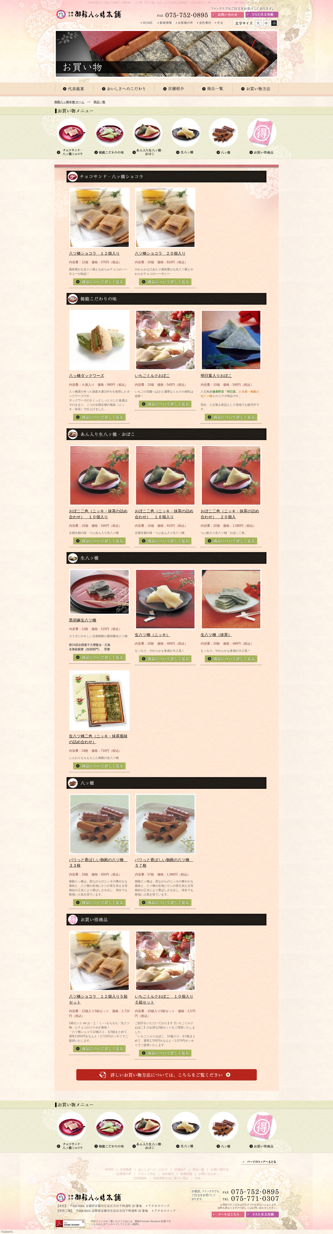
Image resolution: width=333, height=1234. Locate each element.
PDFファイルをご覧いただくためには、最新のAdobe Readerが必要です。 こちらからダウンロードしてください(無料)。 (132, 1222)
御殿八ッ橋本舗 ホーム (69, 102)
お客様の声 (124, 1174)
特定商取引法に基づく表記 (170, 1178)
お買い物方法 (219, 1169)
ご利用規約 (139, 1178)
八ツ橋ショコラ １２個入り (94, 253)
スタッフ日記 (147, 1174)
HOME (109, 1169)
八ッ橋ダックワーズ (86, 376)
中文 (198, 1178)
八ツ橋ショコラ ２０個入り (160, 253)
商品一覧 (99, 102)
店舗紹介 (180, 1169)
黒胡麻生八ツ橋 (82, 620)
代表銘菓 (126, 1169)
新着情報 (186, 1174)
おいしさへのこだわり (153, 1169)
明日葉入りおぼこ (216, 376)
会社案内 (168, 1174)
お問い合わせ (207, 1174)
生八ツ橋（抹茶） (216, 635)
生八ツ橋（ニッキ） (152, 635)
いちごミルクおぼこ (152, 376)
